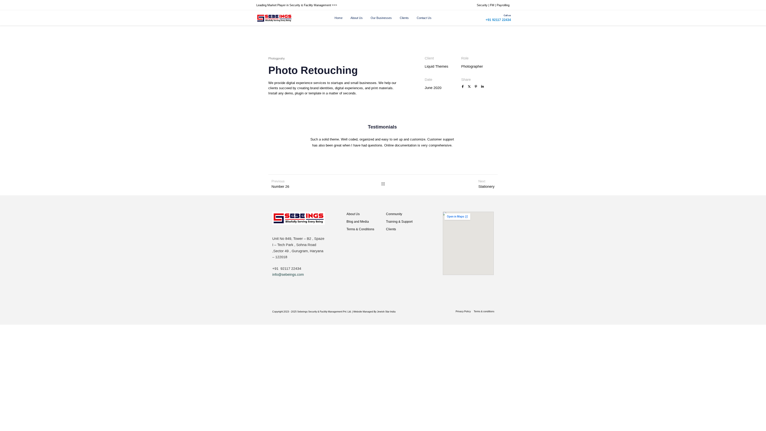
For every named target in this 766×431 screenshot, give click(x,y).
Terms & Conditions (360, 229)
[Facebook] (462, 87)
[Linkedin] (482, 87)
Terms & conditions (484, 311)
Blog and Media (357, 221)
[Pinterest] (475, 87)
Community (394, 214)
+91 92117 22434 (498, 20)
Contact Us (424, 18)
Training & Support (399, 221)
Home (339, 18)
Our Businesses (381, 18)
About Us (356, 18)
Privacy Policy (463, 311)
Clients (404, 18)
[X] (469, 87)
